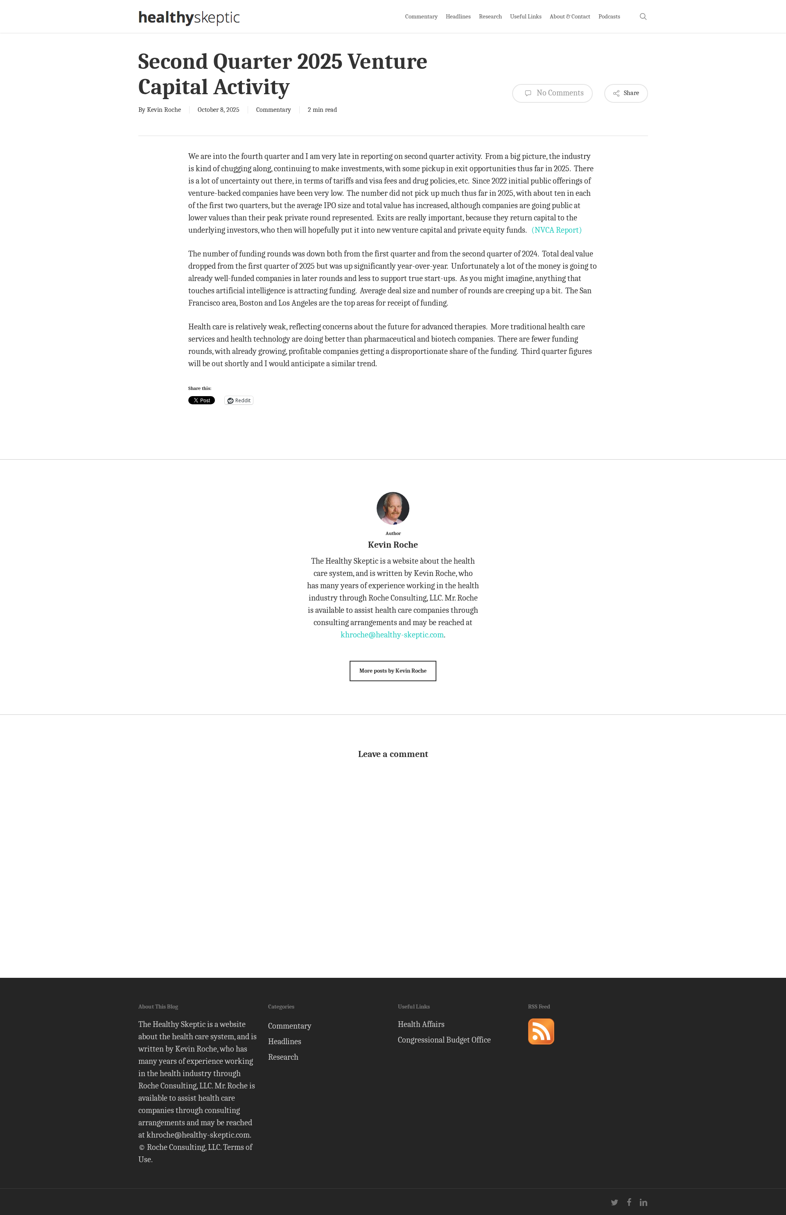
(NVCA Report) (556, 230)
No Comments (559, 92)
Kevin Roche (164, 109)
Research (283, 1057)
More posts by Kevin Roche (393, 670)
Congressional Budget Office (444, 1040)
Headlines (284, 1041)
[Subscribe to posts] (541, 1048)
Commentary (273, 109)
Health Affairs (421, 1024)
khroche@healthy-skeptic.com (392, 634)
